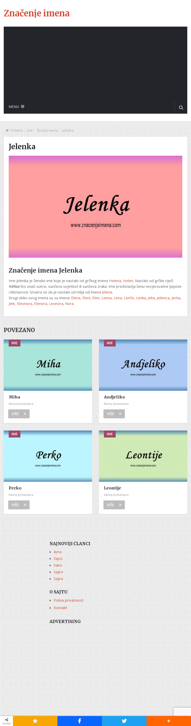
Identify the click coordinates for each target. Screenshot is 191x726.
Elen (95, 297)
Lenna (106, 297)
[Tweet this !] (124, 721)
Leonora (56, 303)
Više (15, 413)
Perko (15, 487)
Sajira (58, 578)
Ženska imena (47, 130)
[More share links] (168, 721)
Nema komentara (21, 404)
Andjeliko (114, 396)
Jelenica (163, 297)
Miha (14, 396)
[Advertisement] (95, 64)
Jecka (176, 297)
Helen (128, 280)
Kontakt (60, 607)
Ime (30, 130)
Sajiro (58, 571)
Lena (118, 297)
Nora (69, 303)
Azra (57, 551)
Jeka (151, 297)
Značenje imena (37, 13)
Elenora (40, 303)
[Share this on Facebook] (79, 721)
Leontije (112, 487)
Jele (12, 303)
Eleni (86, 297)
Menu (14, 106)
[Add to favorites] (35, 721)
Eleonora (24, 303)
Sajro (58, 558)
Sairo (58, 565)
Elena (75, 297)
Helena (115, 280)
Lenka (141, 297)
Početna (16, 130)
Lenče (129, 297)
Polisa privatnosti (68, 600)
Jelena (107, 292)
